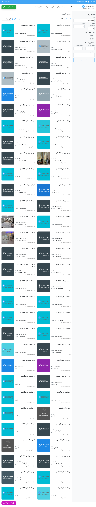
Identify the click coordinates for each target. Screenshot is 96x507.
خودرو (92, 38)
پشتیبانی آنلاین (8, 503)
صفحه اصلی (73, 7)
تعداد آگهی (67, 19)
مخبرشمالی (67, 291)
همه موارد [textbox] (90, 20)
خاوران (68, 51)
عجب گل (32, 83)
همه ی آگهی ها (66, 14)
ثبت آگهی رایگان (8, 7)
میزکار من (58, 7)
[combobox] (84, 20)
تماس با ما (38, 7)
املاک (92, 35)
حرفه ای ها (65, 7)
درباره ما (46, 7)
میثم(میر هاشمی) (65, 35)
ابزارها (52, 7)
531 (62, 19)
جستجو (83, 60)
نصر (34, 163)
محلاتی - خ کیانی (66, 67)
